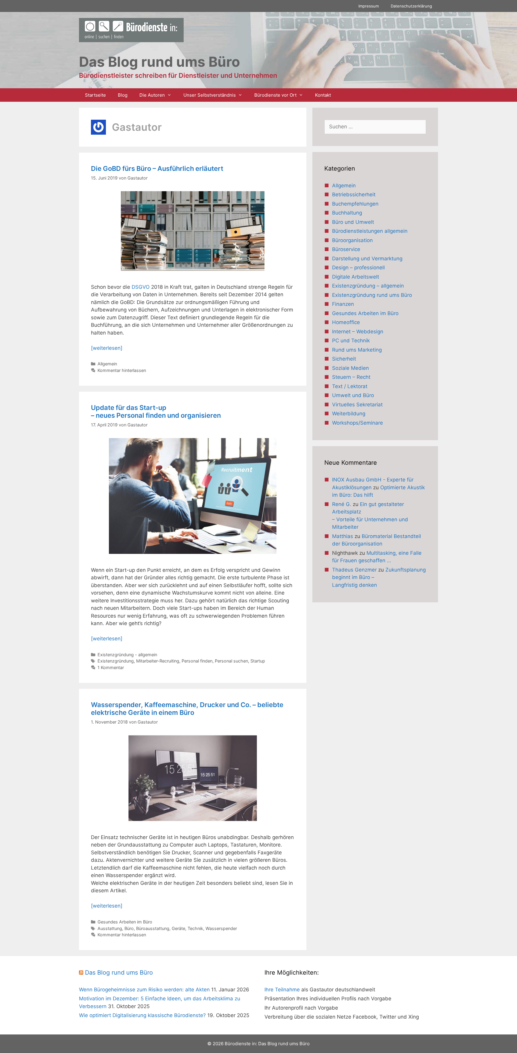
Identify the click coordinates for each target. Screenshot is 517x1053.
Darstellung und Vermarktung (367, 259)
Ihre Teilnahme (282, 990)
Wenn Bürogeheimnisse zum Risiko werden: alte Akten (144, 990)
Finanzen (343, 304)
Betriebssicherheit (353, 194)
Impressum (368, 6)
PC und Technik (351, 341)
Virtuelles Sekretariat (357, 405)
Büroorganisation (352, 240)
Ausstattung (110, 928)
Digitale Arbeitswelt (355, 277)
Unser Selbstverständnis (209, 95)
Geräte (178, 928)
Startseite (95, 95)
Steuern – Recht (351, 377)
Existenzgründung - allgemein (127, 654)
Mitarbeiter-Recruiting (157, 660)
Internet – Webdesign (357, 332)
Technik (195, 928)
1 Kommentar (111, 667)
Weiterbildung (348, 414)
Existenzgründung (116, 660)
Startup (257, 660)
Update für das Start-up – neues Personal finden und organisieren (156, 411)
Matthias (342, 536)
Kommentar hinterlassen (122, 370)
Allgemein (107, 363)
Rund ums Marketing (357, 350)
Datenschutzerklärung (411, 6)
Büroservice (346, 249)
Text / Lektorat (349, 386)
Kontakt (323, 95)
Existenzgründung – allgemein (368, 286)
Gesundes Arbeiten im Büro (125, 921)
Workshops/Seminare (357, 423)
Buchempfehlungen (355, 204)
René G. (341, 504)
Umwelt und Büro (353, 395)
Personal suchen (231, 660)
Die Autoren (152, 95)
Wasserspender (221, 928)
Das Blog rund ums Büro (119, 972)
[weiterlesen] (106, 348)
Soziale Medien (350, 368)
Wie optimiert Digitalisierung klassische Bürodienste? (142, 1015)
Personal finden (197, 660)
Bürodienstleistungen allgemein (369, 231)
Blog (122, 95)
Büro (129, 928)
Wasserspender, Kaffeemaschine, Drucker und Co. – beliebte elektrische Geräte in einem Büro (187, 708)
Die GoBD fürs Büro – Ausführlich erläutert (157, 168)
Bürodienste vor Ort (275, 95)
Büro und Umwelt (353, 222)
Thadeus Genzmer (354, 570)
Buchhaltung (347, 213)
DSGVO (141, 287)
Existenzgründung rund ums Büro (372, 295)
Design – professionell (358, 268)
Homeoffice (346, 322)
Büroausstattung (152, 928)
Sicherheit (344, 359)
